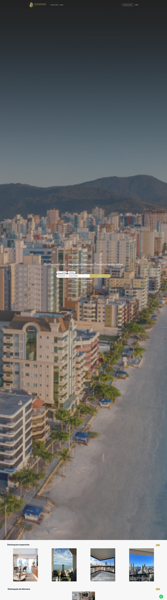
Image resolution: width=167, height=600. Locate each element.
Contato (61, 4)
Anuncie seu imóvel (127, 4)
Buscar (100, 276)
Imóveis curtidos (54, 4)
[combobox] (79, 276)
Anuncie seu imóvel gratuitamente (83, 280)
